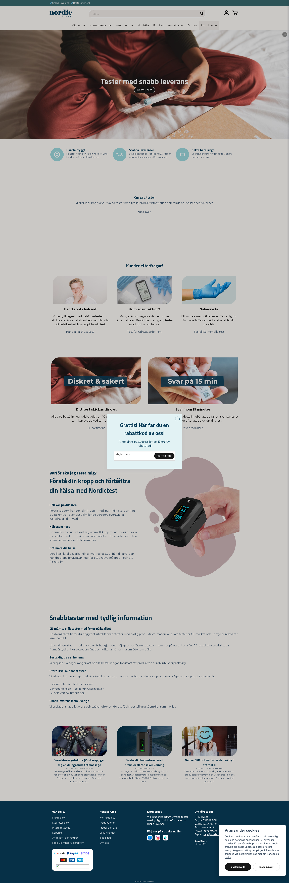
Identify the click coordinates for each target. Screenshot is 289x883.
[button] (177, 419)
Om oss (104, 842)
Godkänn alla (238, 867)
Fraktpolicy (58, 817)
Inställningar (266, 867)
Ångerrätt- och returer (65, 837)
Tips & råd (105, 837)
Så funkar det (107, 832)
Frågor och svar (109, 827)
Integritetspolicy (61, 827)
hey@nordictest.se (214, 834)
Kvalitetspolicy (60, 822)
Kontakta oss (107, 817)
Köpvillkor (57, 832)
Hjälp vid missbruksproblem (68, 842)
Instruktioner (107, 822)
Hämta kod (164, 455)
